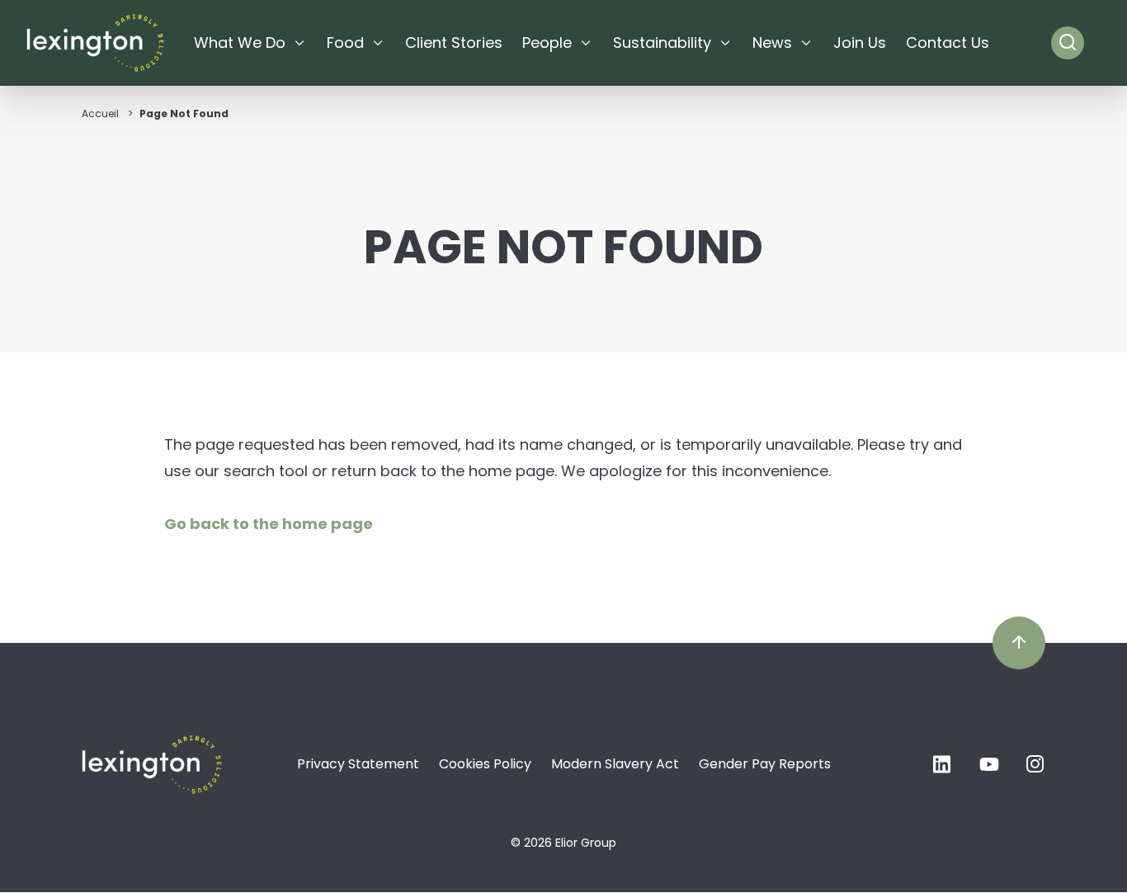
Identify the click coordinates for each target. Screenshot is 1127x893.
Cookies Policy (485, 763)
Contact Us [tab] (947, 42)
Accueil (100, 113)
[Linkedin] (943, 768)
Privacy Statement (358, 763)
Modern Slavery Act (615, 763)
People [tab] (547, 42)
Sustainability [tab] (662, 42)
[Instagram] (1035, 768)
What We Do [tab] (239, 42)
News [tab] (772, 42)
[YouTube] (989, 768)
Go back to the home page (268, 523)
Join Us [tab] (859, 42)
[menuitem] (250, 43)
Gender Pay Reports (765, 763)
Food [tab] (345, 42)
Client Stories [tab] (453, 42)
